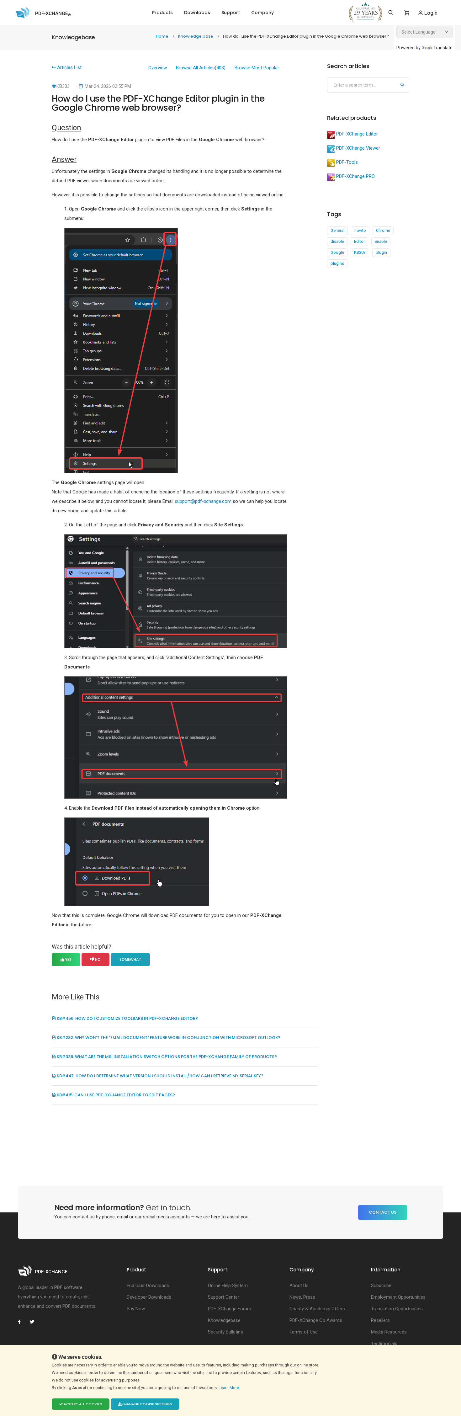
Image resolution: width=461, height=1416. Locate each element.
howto (360, 230)
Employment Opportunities (398, 1297)
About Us (299, 1285)
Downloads (197, 12)
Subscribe (381, 1285)
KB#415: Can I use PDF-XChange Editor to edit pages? (115, 1095)
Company (262, 12)
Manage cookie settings (147, 1404)
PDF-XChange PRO (355, 176)
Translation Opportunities (397, 1309)
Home (162, 36)
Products (162, 12)
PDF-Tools (347, 162)
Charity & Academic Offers (317, 1309)
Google (337, 252)
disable (337, 241)
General (337, 230)
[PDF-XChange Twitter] (34, 1322)
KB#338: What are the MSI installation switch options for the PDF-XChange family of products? (166, 1057)
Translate (443, 48)
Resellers (380, 1320)
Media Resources (389, 1332)
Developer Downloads (149, 1297)
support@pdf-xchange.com (203, 501)
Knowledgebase (224, 1320)
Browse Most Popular (257, 68)
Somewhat (130, 959)
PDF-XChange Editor (357, 134)
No (97, 959)
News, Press (302, 1297)
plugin (381, 252)
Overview (157, 68)
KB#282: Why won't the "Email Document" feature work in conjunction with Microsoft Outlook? (168, 1038)
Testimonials (384, 1343)
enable (381, 241)
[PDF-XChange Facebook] (22, 1322)
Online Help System (228, 1285)
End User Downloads (148, 1285)
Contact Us (382, 1212)
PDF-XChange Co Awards (315, 1320)
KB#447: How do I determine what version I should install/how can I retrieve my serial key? (159, 1076)
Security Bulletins (225, 1332)
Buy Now (136, 1309)
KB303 (360, 252)
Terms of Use (303, 1332)
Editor (359, 241)
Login (430, 13)
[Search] (390, 12)
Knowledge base (196, 36)
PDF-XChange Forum (229, 1309)
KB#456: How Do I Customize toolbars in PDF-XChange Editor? (127, 1018)
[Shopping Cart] (406, 13)
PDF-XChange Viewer (358, 148)
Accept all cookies (82, 1404)
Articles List (69, 67)
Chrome (383, 230)
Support (230, 12)
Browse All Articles (200, 68)
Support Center (223, 1297)
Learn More (229, 1387)
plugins (337, 263)
